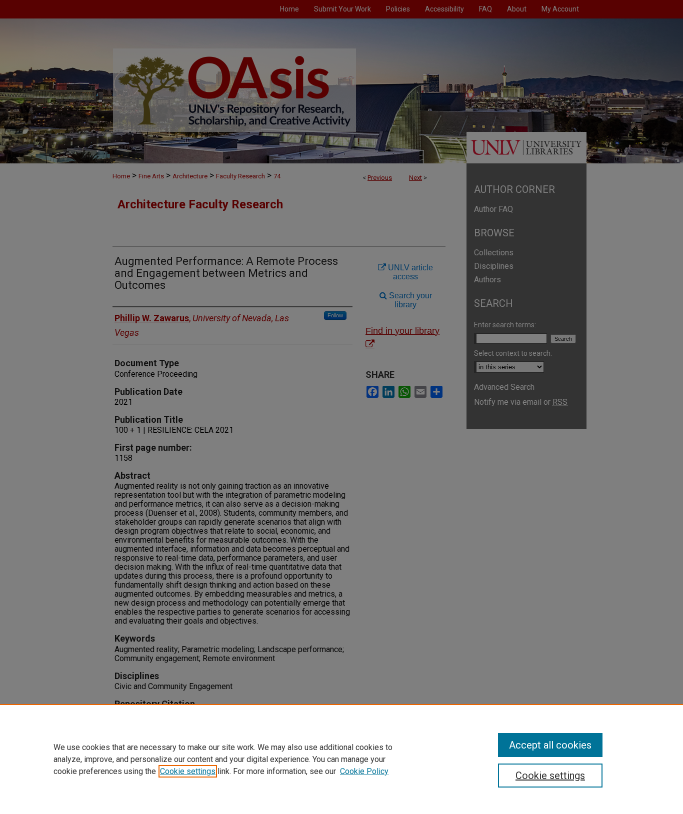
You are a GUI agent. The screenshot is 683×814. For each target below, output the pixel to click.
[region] (341, 759)
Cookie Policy (364, 771)
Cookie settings (188, 771)
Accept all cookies (550, 745)
